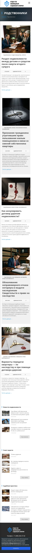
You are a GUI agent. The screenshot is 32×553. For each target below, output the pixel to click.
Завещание (17, 277)
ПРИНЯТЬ (16, 548)
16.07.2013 (7, 221)
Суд (13, 277)
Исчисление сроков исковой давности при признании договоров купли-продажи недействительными (19, 499)
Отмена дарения (16, 454)
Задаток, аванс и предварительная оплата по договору (19, 469)
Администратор (17, 71)
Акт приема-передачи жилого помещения (20, 462)
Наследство (24, 277)
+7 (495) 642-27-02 (19, 536)
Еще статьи (25, 519)
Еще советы (25, 477)
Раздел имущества (16, 55)
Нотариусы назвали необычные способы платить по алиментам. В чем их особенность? (20, 429)
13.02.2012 (7, 374)
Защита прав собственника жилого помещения (19, 491)
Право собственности (20, 207)
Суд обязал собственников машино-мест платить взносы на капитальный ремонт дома (20, 412)
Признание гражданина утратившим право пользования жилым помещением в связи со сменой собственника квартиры (15, 139)
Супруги (24, 55)
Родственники (7, 55)
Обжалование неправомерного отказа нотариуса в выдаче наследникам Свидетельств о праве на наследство (15, 289)
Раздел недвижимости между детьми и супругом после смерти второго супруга (16, 62)
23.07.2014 (7, 151)
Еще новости (24, 437)
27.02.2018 (7, 71)
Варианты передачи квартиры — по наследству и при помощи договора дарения (16, 365)
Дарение (5, 356)
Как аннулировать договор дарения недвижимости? (11, 213)
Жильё (13, 127)
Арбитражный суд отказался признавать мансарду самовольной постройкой (19, 421)
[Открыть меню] (29, 3)
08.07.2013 (7, 300)
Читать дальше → (7, 90)
